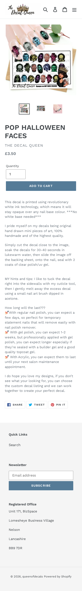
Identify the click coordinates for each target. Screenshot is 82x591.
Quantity (12, 166)
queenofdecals (32, 576)
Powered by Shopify (58, 576)
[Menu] (74, 9)
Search (15, 445)
